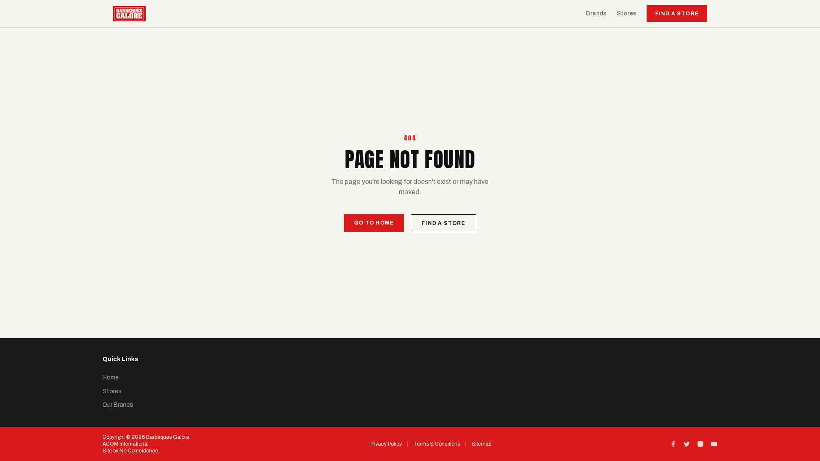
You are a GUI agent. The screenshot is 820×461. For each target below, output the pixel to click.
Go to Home (374, 223)
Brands (596, 13)
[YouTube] (714, 444)
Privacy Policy (385, 444)
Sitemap (481, 444)
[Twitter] (686, 444)
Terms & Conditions (436, 444)
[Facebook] (673, 444)
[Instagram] (700, 444)
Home (110, 377)
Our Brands (117, 405)
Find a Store (677, 14)
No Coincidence (139, 451)
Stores (626, 13)
